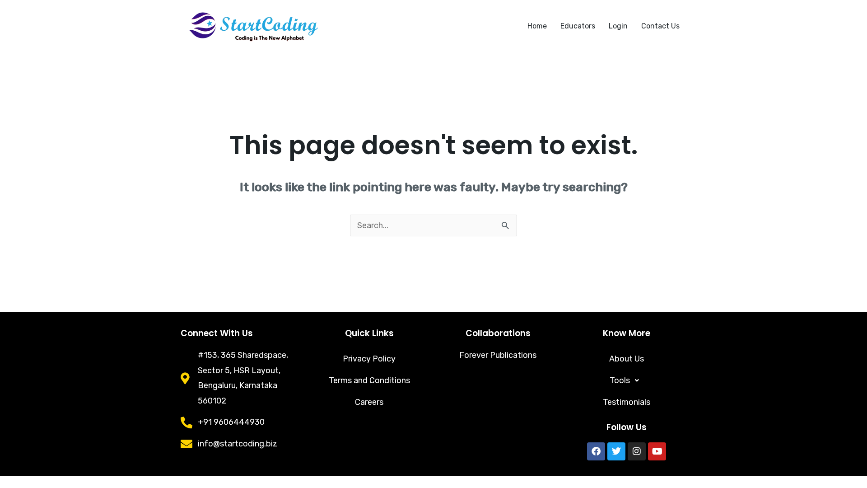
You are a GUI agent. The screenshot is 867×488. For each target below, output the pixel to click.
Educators (577, 26)
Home (537, 26)
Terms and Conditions (369, 380)
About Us (626, 359)
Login (618, 26)
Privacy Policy (369, 359)
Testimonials (626, 402)
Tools (620, 380)
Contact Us (660, 26)
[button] (626, 380)
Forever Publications (497, 355)
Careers (369, 402)
